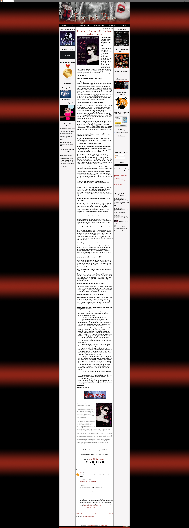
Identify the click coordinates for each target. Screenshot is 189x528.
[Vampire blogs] (68, 79)
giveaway (98, 459)
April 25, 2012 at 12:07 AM (88, 481)
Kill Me (103, 459)
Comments (118, 158)
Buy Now (118, 123)
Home (94, 513)
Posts (117, 155)
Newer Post (79, 513)
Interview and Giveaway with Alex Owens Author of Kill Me (94, 32)
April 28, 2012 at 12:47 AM (88, 493)
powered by (117, 125)
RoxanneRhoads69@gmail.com (121, 179)
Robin (81, 472)
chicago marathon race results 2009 (92, 505)
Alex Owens (91, 459)
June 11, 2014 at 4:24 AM (87, 507)
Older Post (110, 513)
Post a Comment (80, 511)
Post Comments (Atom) (88, 516)
